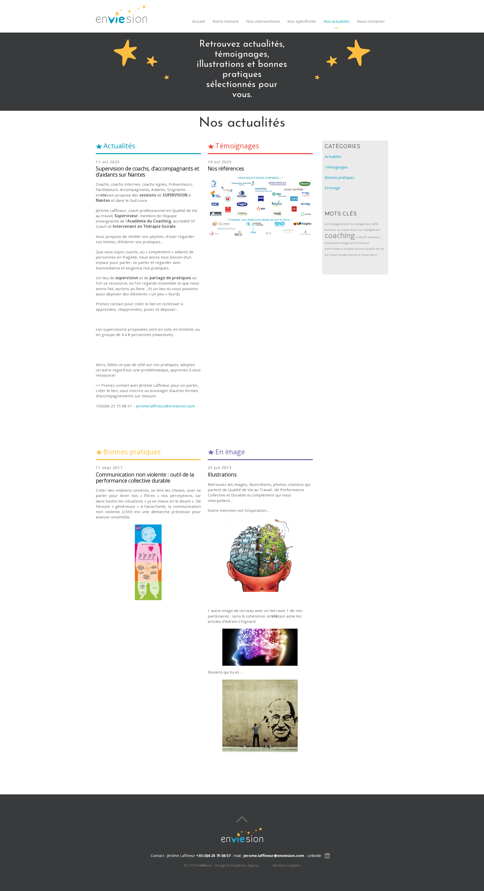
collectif (361, 237)
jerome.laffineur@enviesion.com (165, 405)
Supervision (369, 255)
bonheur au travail (337, 230)
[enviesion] (121, 21)
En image (332, 187)
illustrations (332, 243)
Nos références (226, 168)
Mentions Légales (286, 865)
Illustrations (222, 474)
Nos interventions (263, 21)
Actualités (333, 156)
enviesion (374, 237)
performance (360, 243)
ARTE (375, 224)
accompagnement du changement (348, 224)
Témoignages (336, 167)
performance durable (339, 248)
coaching (340, 235)
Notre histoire (226, 21)
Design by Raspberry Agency (237, 865)
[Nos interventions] (260, 716)
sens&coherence (349, 255)
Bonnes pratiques (339, 177)
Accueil (198, 21)
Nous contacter (371, 21)
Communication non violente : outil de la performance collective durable (145, 477)
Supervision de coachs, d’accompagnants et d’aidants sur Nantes (147, 171)
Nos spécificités (301, 21)
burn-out (356, 230)
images (345, 243)
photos (359, 248)
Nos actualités (336, 21)
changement (371, 230)
